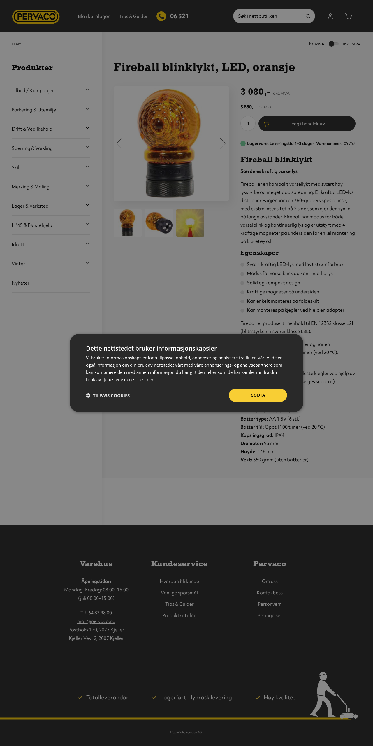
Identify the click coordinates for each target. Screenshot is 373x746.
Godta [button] (258, 395)
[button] (108, 395)
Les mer (146, 379)
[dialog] (186, 373)
